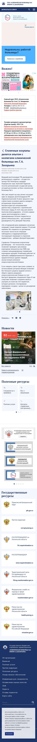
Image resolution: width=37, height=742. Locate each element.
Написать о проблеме (15, 59)
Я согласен (9, 734)
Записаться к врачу (9, 9)
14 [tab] (30, 90)
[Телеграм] (20, 317)
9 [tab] (19, 90)
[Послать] (33, 702)
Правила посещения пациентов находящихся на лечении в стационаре (18, 127)
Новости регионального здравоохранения (10, 371)
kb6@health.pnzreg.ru (18, 108)
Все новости (6, 366)
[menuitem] (8, 658)
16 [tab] (34, 90)
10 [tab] (21, 90)
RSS (31, 366)
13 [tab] (28, 90)
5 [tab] (11, 90)
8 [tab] (17, 90)
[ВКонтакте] (12, 317)
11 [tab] (24, 90)
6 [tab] (13, 90)
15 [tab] (32, 90)
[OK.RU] (16, 317)
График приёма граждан (13, 110)
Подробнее (9, 360)
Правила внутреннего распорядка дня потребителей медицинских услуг (18, 138)
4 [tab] (8, 90)
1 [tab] (2, 90)
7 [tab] (15, 90)
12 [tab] (26, 90)
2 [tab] (4, 90)
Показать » (5, 318)
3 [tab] (6, 90)
